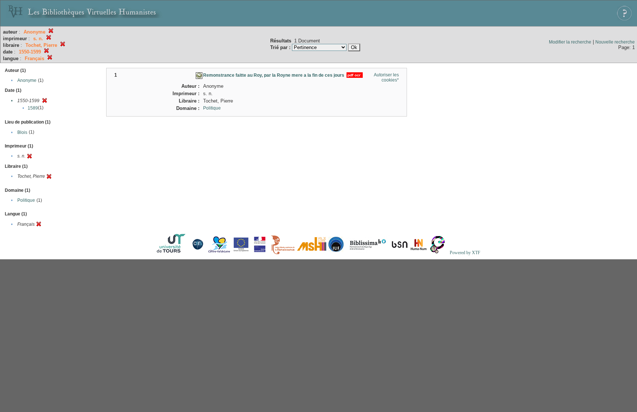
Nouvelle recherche (615, 42)
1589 (33, 108)
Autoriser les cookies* (386, 77)
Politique (26, 200)
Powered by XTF (465, 252)
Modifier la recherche (570, 42)
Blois (22, 132)
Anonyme (26, 80)
